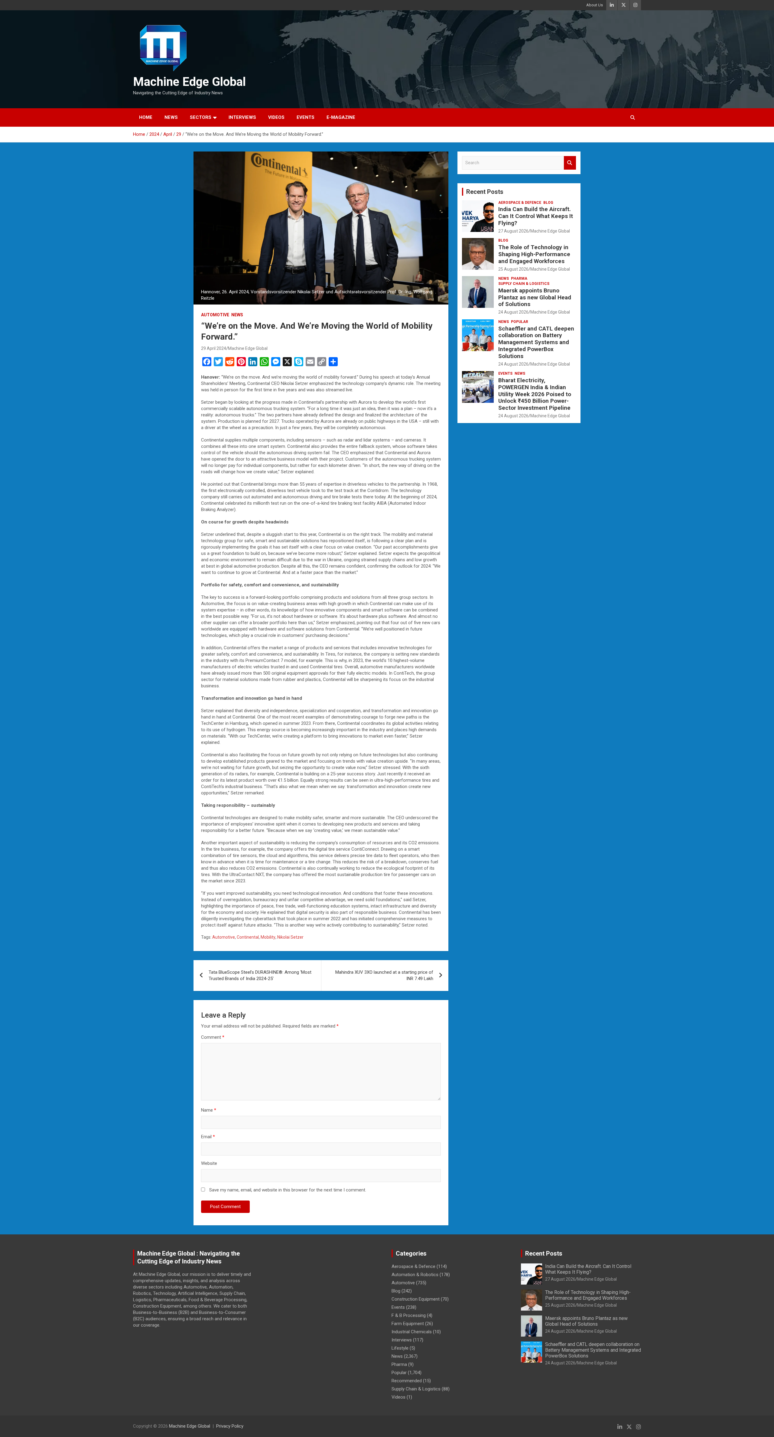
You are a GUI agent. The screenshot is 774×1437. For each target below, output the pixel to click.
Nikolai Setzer (290, 937)
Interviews (242, 117)
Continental (248, 937)
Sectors (200, 117)
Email (208, 1136)
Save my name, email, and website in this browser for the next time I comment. (287, 1190)
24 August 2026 (513, 312)
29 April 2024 (213, 348)
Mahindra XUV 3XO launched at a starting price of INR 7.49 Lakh (384, 975)
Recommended (407, 1380)
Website (209, 1163)
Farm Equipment (408, 1323)
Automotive (215, 314)
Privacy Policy (229, 1426)
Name (208, 1110)
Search (570, 163)
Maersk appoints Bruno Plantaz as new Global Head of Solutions (534, 297)
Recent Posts (484, 191)
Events (305, 117)
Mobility (268, 937)
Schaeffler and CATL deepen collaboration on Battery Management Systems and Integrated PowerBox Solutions (536, 342)
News (171, 117)
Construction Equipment (416, 1299)
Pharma (519, 278)
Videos (276, 117)
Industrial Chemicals (412, 1331)
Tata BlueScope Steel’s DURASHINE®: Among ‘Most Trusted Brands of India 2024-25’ (260, 975)
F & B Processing (409, 1315)
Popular (519, 322)
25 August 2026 (513, 269)
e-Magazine (341, 117)
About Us (594, 5)
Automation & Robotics (415, 1274)
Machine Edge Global (189, 82)
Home (145, 117)
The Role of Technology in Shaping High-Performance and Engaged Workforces (534, 254)
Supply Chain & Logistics (523, 284)
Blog (548, 202)
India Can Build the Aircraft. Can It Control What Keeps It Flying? (535, 216)
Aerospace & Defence (519, 202)
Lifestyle (400, 1348)
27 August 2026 (513, 231)
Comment (212, 1037)
